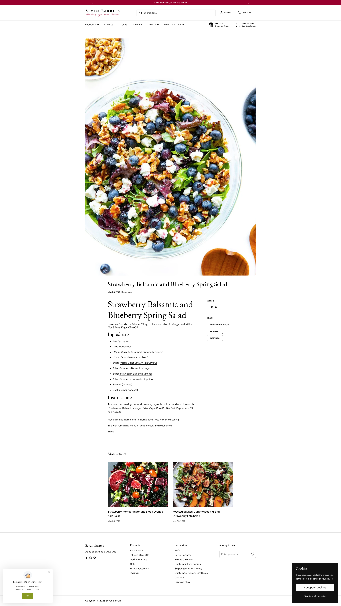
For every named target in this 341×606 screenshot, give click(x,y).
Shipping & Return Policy (188, 568)
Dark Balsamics (138, 559)
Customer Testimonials (188, 564)
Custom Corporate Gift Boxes (191, 573)
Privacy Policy (182, 582)
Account (228, 12)
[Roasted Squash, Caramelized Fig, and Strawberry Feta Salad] (203, 484)
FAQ (177, 550)
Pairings (134, 573)
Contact (179, 577)
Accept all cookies (315, 587)
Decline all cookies (315, 596)
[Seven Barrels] (102, 13)
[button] (245, 12)
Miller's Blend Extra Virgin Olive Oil (138, 362)
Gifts (132, 564)
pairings (215, 337)
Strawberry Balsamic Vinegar (134, 324)
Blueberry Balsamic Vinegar (165, 324)
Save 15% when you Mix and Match (170, 2)
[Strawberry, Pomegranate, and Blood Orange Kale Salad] (138, 484)
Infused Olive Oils (139, 555)
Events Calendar (184, 559)
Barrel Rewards (183, 555)
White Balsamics (139, 568)
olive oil (214, 331)
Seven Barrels (113, 600)
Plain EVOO (136, 550)
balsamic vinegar (220, 324)
